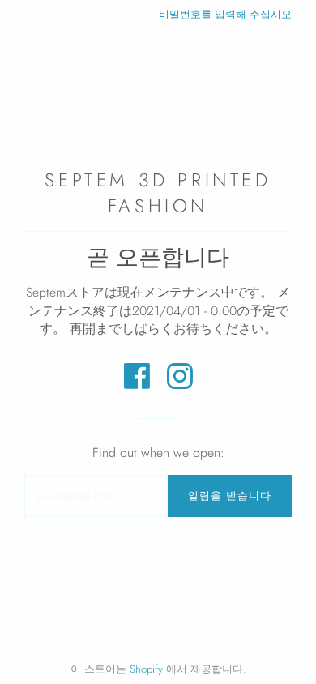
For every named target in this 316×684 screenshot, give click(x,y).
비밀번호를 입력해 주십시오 (225, 14)
